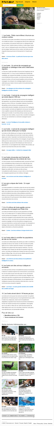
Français (39, 16)
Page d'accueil (19, 1)
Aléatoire (34, 1)
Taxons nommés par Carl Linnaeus (14, 317)
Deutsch (38, 14)
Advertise (50, 423)
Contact (45, 423)
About (34, 423)
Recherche (20, 5)
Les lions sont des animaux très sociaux (17, 202)
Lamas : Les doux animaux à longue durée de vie (20, 230)
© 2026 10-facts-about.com (8, 423)
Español (38, 17)
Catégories (27, 1)
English (38, 19)
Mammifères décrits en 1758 (12, 315)
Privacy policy (40, 423)
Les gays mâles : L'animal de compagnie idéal (19, 150)
